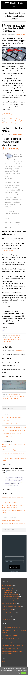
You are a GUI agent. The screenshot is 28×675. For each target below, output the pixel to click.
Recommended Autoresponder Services (13, 523)
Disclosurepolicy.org (9, 250)
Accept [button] (23, 673)
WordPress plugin (7, 341)
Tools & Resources (7, 619)
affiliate (12, 396)
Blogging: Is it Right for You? (10, 648)
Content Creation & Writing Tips (11, 606)
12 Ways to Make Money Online (11, 627)
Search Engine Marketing (11, 596)
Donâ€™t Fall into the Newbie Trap (12, 638)
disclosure (13, 339)
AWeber (16, 571)
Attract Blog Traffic (7, 588)
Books (3, 661)
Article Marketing (9, 590)
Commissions (10, 123)
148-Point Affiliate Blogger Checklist (12, 450)
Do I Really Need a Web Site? (10, 635)
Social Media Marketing (11, 598)
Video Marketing (9, 600)
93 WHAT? (7, 347)
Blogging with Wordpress (9, 603)
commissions (5, 398)
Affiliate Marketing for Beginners (11, 417)
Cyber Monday (18, 123)
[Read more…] (7, 113)
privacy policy (16, 673)
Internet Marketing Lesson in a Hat (12, 436)
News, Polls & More (7, 609)
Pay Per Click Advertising (11, 594)
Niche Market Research (8, 613)
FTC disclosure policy (11, 146)
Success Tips (5, 616)
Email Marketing (9, 592)
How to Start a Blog (7, 420)
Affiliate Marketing (14, 119)
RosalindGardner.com (14, 3)
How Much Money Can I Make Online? (13, 645)
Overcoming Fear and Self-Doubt (11, 433)
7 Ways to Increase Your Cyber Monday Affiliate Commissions (13, 28)
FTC (18, 339)
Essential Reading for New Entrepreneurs (14, 642)
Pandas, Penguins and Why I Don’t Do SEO (14, 430)
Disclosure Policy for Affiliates (12, 129)
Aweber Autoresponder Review (11, 520)
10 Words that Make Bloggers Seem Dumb (14, 427)
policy (21, 339)
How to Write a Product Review (11, 424)
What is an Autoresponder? (10, 502)
